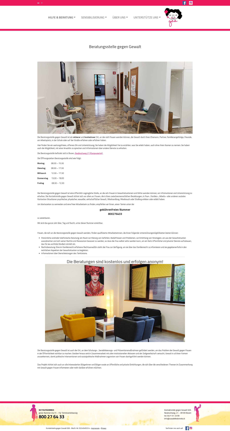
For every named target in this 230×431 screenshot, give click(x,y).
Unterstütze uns (146, 17)
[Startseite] (173, 17)
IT (42, 3)
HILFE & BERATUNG (60, 17)
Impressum (95, 428)
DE (38, 3)
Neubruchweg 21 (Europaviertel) (89, 153)
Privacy (103, 428)
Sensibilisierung (92, 17)
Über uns (118, 17)
